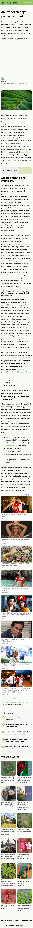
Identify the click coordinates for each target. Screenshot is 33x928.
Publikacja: (9, 83)
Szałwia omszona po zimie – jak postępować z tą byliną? (24, 907)
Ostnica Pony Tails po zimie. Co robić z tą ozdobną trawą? (24, 831)
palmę (23, 149)
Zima (26, 702)
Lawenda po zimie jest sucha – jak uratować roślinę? (7, 804)
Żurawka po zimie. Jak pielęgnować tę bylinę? (7, 907)
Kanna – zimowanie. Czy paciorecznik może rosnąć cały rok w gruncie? (24, 779)
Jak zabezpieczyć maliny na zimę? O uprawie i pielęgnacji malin (8, 779)
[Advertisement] (16, 58)
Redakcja (9, 920)
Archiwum (16, 920)
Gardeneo (5, 702)
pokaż (15, 170)
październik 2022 (11, 698)
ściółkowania (21, 369)
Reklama (3, 920)
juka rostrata (10, 437)
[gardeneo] (10, 2)
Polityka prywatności (26, 920)
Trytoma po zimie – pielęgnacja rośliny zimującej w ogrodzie (24, 882)
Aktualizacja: (24, 83)
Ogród (10, 702)
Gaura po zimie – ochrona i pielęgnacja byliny (23, 856)
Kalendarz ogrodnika (18, 702)
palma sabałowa (11, 446)
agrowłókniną (25, 152)
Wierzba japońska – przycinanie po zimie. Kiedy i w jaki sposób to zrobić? (8, 857)
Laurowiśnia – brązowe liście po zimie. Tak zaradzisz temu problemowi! (8, 882)
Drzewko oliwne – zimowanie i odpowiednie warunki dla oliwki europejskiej (23, 805)
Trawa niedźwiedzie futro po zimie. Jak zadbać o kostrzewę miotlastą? (8, 832)
